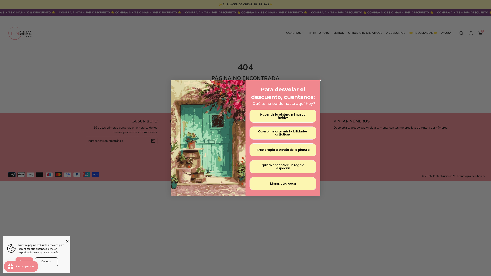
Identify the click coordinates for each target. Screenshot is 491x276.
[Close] (67, 241)
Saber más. (52, 252)
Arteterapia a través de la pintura (283, 150)
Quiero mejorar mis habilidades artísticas (283, 133)
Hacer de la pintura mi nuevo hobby (283, 116)
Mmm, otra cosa (283, 183)
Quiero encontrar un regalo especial (282, 166)
